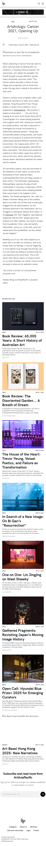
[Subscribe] (42, 794)
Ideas (13, 22)
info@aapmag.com (7, 841)
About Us (23, 827)
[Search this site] (39, 3)
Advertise (33, 827)
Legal (28, 830)
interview (9, 215)
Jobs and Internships (15, 830)
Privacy (36, 830)
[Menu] (43, 3)
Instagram (13, 827)
